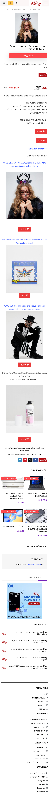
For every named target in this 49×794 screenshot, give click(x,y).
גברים (39, 131)
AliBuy (38, 87)
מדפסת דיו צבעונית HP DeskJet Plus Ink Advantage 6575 (15, 496)
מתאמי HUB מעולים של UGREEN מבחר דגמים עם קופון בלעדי (37, 529)
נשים (39, 140)
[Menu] (46, 3)
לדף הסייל (28, 56)
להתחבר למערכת (34, 564)
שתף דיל (10, 3)
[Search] (17, 3)
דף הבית (44, 10)
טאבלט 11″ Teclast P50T (13, 527)
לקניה (22, 229)
